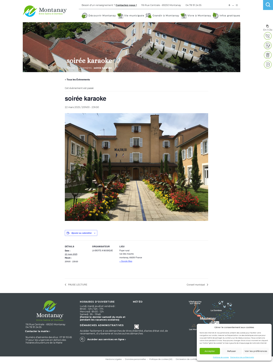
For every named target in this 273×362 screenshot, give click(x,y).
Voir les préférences (256, 351)
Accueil (71, 68)
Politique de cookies (221, 357)
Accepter (210, 351)
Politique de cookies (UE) (160, 359)
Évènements (84, 68)
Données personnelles (135, 359)
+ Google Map (125, 261)
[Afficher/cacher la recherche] (268, 5)
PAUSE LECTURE (77, 284)
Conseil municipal (196, 284)
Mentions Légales (114, 359)
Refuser (231, 351)
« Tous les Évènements (77, 79)
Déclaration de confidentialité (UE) (191, 359)
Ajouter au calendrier (81, 232)
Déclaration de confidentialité (242, 357)
